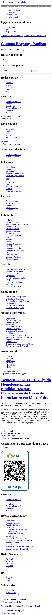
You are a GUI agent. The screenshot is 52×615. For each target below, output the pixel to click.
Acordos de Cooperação (15, 305)
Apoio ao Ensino (12, 222)
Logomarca (10, 276)
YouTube (9, 561)
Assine (8, 580)
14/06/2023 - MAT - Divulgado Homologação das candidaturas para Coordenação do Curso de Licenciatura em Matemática (26, 389)
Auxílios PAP (11, 227)
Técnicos (9, 203)
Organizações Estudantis (15, 250)
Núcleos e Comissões (14, 187)
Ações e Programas (13, 320)
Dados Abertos (11, 342)
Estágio (8, 237)
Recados (15, 431)
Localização (10, 106)
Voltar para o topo (8, 436)
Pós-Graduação (12, 208)
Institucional (10, 167)
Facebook (9, 559)
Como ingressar (12, 201)
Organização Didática (14, 248)
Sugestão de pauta (13, 595)
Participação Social (13, 322)
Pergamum (11, 361)
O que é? (9, 578)
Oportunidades (11, 303)
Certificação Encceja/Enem (16, 297)
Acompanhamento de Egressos (17, 301)
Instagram (9, 563)
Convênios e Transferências (16, 327)
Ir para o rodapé (12, 17)
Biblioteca (10, 129)
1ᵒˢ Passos (9, 220)
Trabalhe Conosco (13, 157)
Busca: (6, 71)
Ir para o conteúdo (13, 10)
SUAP (8, 135)
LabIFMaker (10, 133)
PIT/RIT (9, 280)
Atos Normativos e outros (15, 269)
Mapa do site (11, 31)
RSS (7, 568)
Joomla (38, 606)
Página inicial (6, 119)
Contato (9, 104)
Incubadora (10, 131)
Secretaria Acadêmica (14, 257)
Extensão (9, 210)
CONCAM (10, 182)
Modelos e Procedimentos (16, 278)
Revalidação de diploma (15, 308)
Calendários (10, 233)
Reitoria (9, 112)
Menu (5, 142)
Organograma (11, 169)
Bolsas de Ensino (12, 229)
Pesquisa (9, 253)
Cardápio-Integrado (13, 235)
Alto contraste (11, 29)
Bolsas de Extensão (13, 231)
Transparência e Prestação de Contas (20, 344)
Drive (9, 367)
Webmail (10, 363)
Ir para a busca (12, 15)
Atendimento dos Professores (17, 224)
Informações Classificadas (16, 335)
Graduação (10, 205)
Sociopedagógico (12, 259)
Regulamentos (11, 255)
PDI (7, 178)
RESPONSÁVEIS (13, 137)
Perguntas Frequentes (14, 340)
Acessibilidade (11, 27)
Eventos (9, 189)
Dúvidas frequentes (13, 102)
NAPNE (9, 246)
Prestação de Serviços (14, 191)
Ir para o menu (12, 13)
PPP (7, 180)
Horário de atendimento (15, 174)
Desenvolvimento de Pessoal (17, 346)
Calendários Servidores (14, 271)
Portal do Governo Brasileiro (20, 6)
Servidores (10, 171)
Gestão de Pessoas (13, 274)
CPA (8, 184)
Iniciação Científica (13, 244)
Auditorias (10, 324)
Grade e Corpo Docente (15, 176)
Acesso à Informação (14, 108)
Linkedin (9, 566)
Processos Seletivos (13, 155)
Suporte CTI (10, 284)
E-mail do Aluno (13, 365)
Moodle (10, 358)
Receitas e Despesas (13, 329)
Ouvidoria (10, 110)
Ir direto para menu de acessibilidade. (15, 2)
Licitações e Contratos (14, 299)
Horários (9, 242)
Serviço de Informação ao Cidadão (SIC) (21, 337)
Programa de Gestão (13, 287)
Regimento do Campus (14, 282)
